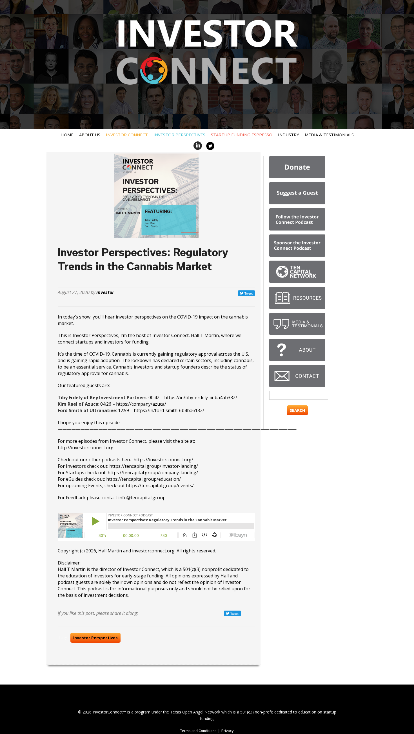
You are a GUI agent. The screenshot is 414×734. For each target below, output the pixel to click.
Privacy (227, 730)
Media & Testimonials (329, 134)
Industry (288, 134)
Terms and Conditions (198, 730)
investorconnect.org (153, 551)
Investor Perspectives (179, 134)
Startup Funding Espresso (241, 134)
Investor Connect (127, 134)
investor (105, 292)
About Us (89, 134)
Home (67, 134)
